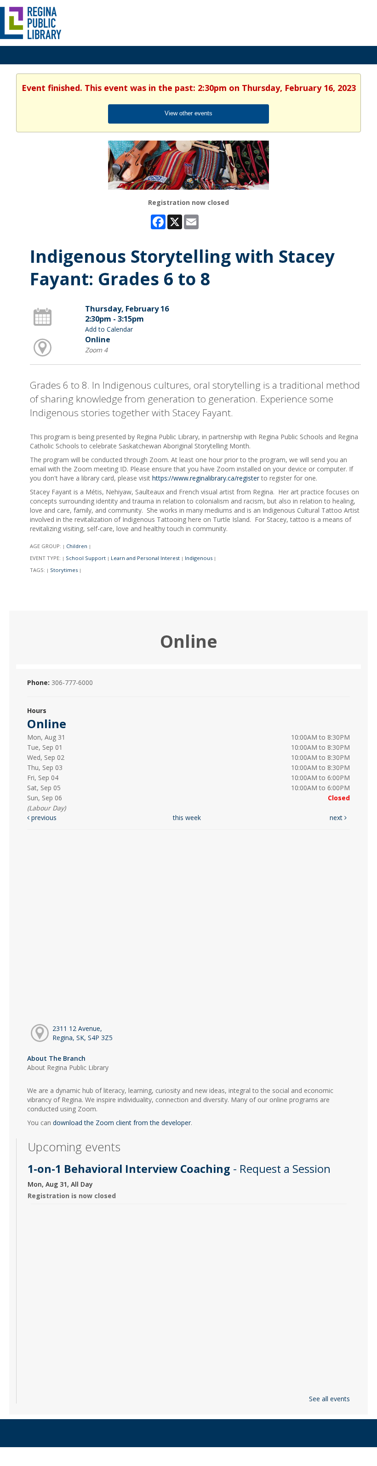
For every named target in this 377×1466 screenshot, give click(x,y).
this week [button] (187, 817)
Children (76, 546)
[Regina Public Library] (31, 22)
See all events (329, 1398)
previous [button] (43, 817)
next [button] (337, 817)
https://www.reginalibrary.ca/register (205, 478)
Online (97, 339)
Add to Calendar (109, 329)
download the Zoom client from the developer (122, 1122)
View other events (188, 113)
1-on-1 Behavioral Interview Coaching (179, 1168)
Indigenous (198, 558)
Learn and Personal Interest (145, 558)
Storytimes (64, 569)
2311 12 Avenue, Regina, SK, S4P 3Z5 (82, 1033)
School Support (86, 558)
